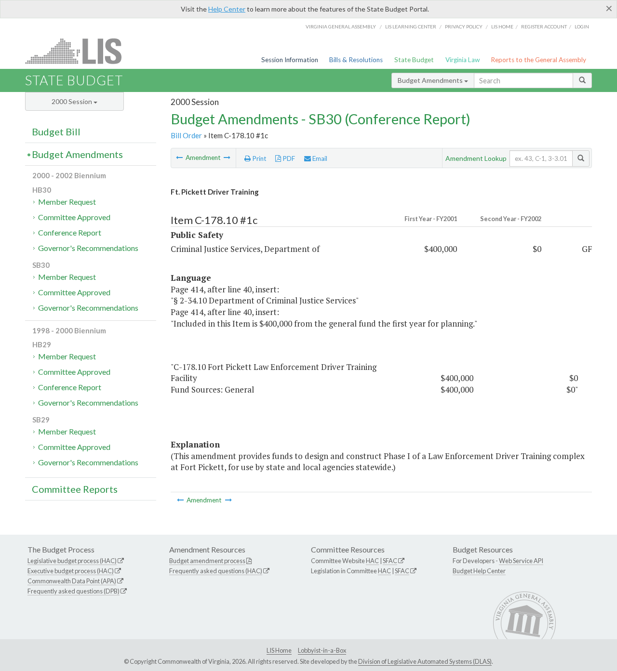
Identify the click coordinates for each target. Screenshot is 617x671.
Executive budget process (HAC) (70, 571)
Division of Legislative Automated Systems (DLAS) (425, 661)
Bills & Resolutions (356, 60)
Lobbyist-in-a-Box (322, 650)
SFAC (390, 561)
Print (259, 158)
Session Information (289, 60)
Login (582, 26)
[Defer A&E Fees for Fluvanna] (180, 157)
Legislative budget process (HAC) (72, 561)
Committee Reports (75, 489)
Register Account (544, 26)
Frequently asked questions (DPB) (73, 591)
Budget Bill (56, 131)
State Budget (414, 60)
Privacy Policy (464, 26)
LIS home (502, 26)
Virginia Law (462, 60)
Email (319, 158)
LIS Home (279, 650)
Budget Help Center (479, 571)
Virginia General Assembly (341, 26)
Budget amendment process (207, 561)
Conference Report (69, 232)
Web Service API (521, 561)
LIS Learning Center (410, 26)
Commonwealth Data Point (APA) (71, 581)
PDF (288, 158)
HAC (372, 561)
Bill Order (186, 135)
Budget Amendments (431, 80)
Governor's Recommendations (88, 247)
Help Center (226, 9)
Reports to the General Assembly (538, 60)
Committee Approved (74, 217)
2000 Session (73, 101)
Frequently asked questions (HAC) (215, 571)
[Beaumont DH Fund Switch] (227, 157)
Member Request (67, 201)
